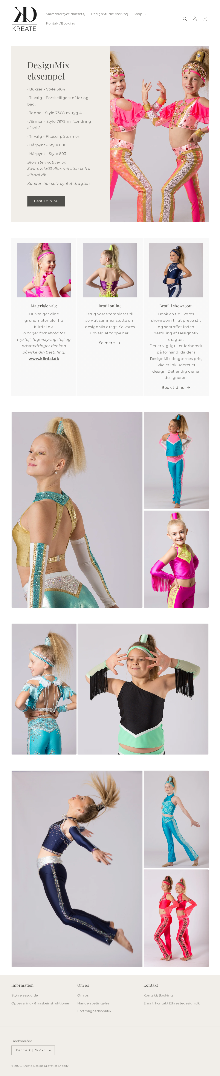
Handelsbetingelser (94, 1003)
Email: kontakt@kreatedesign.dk (172, 1003)
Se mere (107, 343)
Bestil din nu (46, 201)
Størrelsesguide (24, 995)
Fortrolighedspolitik (94, 1011)
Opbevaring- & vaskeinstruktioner (40, 1003)
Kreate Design (33, 1065)
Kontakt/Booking (158, 995)
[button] (139, 14)
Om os (83, 995)
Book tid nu (173, 387)
